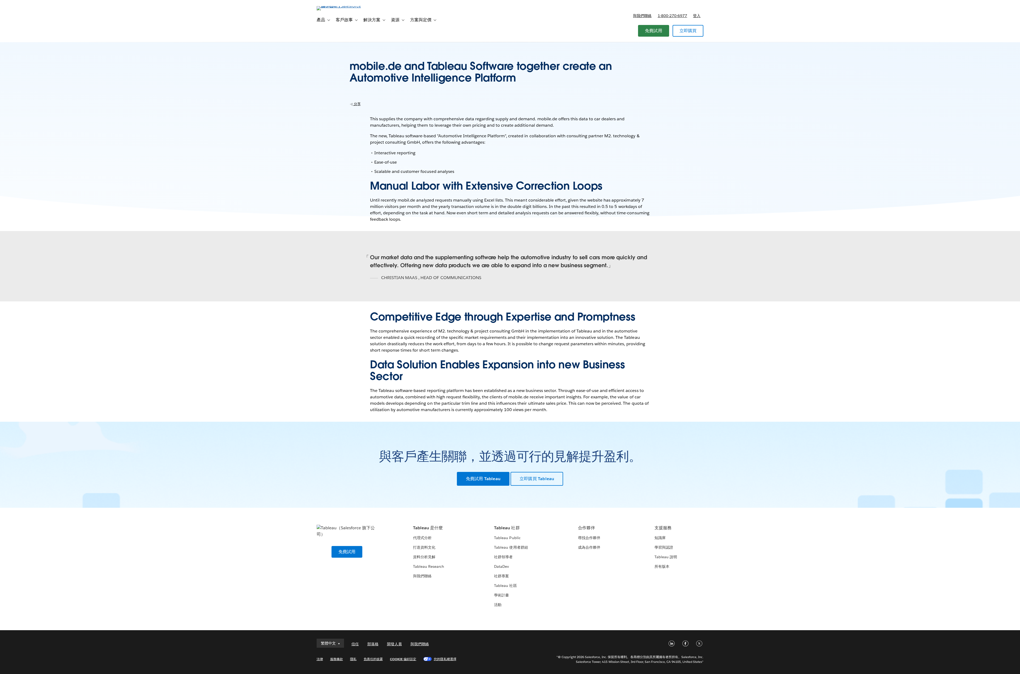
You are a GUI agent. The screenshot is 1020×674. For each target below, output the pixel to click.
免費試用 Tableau (483, 478)
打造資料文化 (424, 547)
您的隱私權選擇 (445, 659)
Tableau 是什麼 (428, 528)
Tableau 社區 (505, 585)
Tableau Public (507, 537)
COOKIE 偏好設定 (403, 659)
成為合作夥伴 (589, 547)
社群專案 (501, 576)
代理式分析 (422, 537)
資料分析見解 (424, 556)
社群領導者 (503, 556)
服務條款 (336, 659)
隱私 (353, 659)
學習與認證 (663, 547)
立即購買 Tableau (537, 478)
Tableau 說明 (665, 556)
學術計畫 (501, 595)
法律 (320, 659)
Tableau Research (428, 566)
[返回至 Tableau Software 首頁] (339, 6)
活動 (498, 604)
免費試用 (653, 30)
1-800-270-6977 (672, 15)
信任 (355, 644)
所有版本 (661, 566)
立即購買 (688, 30)
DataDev (501, 566)
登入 (696, 15)
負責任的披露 (373, 659)
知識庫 (660, 537)
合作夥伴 (586, 528)
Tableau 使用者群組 (511, 547)
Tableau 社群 (507, 528)
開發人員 (394, 644)
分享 (357, 104)
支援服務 (663, 528)
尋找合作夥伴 (589, 537)
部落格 (373, 644)
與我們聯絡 (642, 15)
